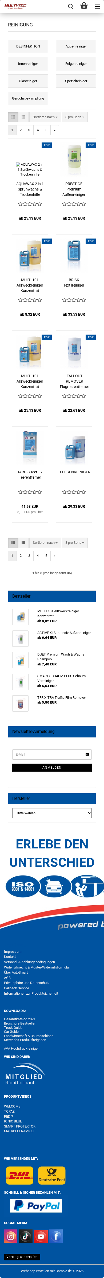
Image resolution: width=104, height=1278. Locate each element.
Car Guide (11, 1032)
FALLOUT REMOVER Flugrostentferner (74, 381)
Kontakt (10, 957)
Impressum (12, 952)
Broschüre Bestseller (19, 1023)
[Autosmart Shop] (13, 6)
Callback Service (16, 988)
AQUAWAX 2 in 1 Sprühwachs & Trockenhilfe (30, 189)
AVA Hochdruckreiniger (21, 1048)
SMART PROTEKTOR (19, 1126)
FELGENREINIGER (75, 472)
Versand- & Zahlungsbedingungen (29, 962)
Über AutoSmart (16, 972)
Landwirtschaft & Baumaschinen (28, 1036)
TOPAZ (9, 1111)
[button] (13, 117)
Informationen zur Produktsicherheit (31, 993)
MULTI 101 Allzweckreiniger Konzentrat (30, 285)
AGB (7, 978)
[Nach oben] (89, 1270)
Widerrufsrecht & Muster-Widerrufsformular (37, 967)
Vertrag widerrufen (22, 1257)
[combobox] (45, 117)
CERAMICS (25, 1131)
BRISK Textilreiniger (73, 282)
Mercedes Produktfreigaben (25, 1040)
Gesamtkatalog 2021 (19, 1019)
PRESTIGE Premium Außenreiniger (73, 189)
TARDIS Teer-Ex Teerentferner (29, 474)
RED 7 (8, 1116)
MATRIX (10, 1131)
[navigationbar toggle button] (97, 6)
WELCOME (12, 1106)
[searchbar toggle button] (70, 6)
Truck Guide (13, 1028)
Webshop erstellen (35, 1271)
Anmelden (52, 767)
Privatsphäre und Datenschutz (26, 983)
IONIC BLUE (13, 1121)
